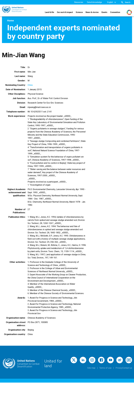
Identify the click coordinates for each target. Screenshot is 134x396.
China (30, 85)
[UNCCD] (14, 9)
